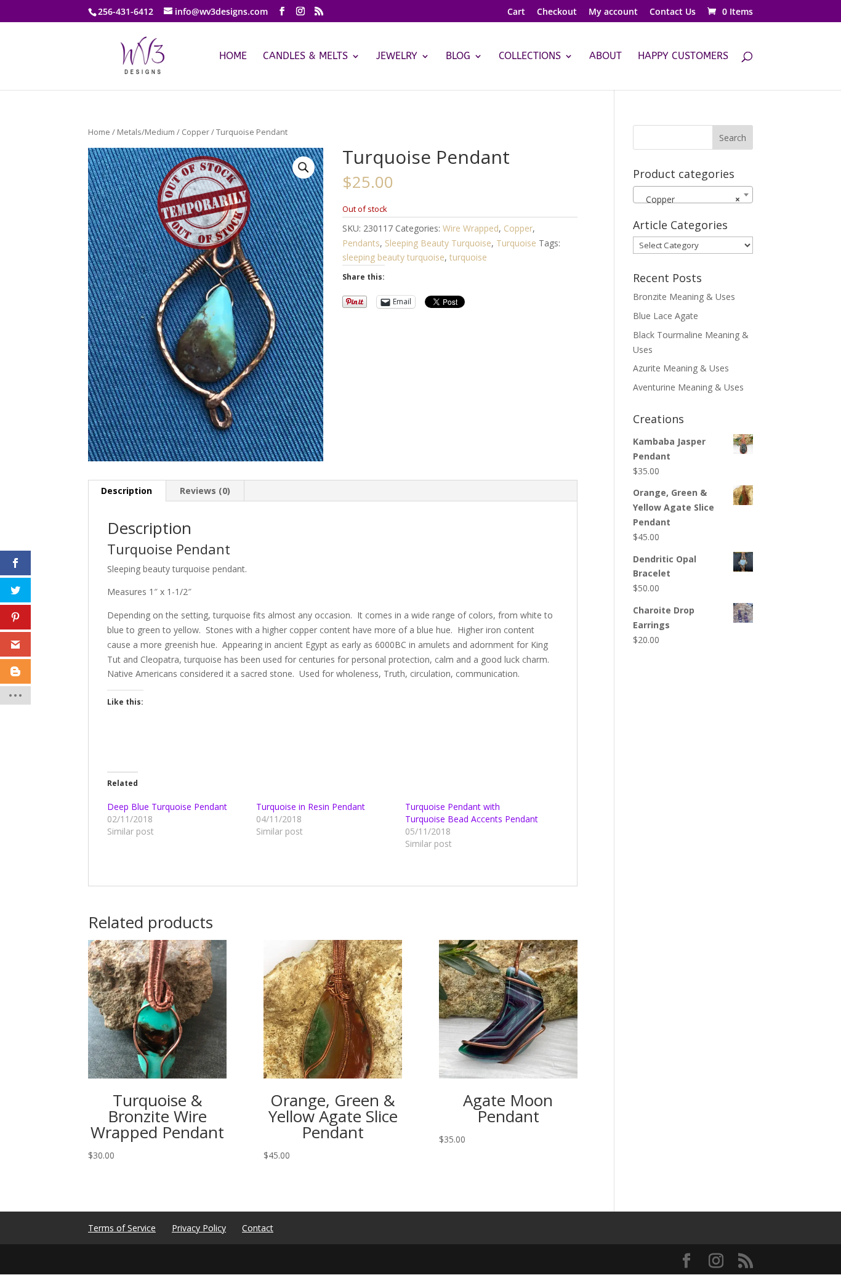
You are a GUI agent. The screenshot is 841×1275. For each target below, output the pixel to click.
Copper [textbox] (689, 199)
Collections (530, 57)
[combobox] (693, 194)
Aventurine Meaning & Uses (688, 387)
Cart (516, 12)
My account (613, 12)
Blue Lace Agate (665, 316)
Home (233, 57)
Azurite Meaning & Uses (681, 368)
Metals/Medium (146, 131)
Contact (257, 1228)
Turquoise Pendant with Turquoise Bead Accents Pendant (471, 813)
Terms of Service (122, 1228)
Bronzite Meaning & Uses (684, 296)
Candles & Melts (305, 57)
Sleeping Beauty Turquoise (438, 243)
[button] (303, 167)
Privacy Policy (199, 1228)
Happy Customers (683, 57)
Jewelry (396, 57)
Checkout (557, 12)
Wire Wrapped (471, 228)
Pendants (361, 243)
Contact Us (673, 12)
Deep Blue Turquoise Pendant (167, 806)
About (605, 57)
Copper (195, 131)
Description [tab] (126, 490)
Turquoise (516, 243)
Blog (458, 57)
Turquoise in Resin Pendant (310, 806)
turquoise (468, 257)
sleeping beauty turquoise (393, 257)
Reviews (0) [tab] (205, 490)
